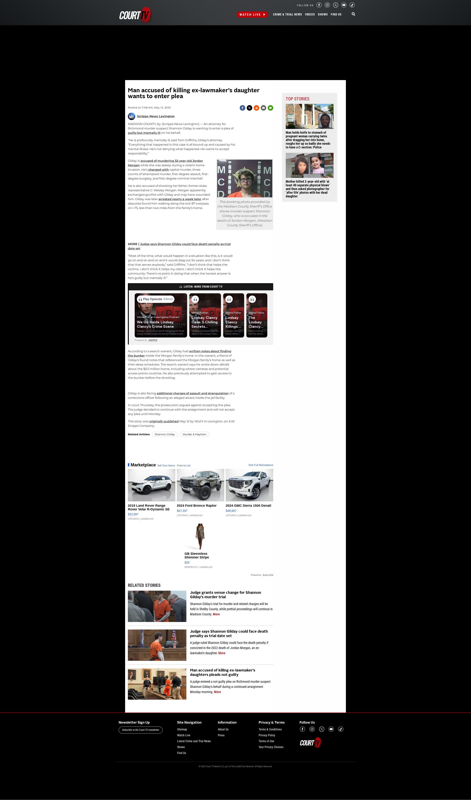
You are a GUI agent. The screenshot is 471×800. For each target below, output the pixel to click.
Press (221, 735)
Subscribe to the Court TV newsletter (140, 729)
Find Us (336, 14)
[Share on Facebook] (242, 108)
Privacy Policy (267, 735)
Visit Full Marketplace (260, 465)
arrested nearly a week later (180, 199)
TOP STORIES (297, 98)
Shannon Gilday (165, 434)
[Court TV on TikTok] (352, 6)
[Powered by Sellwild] (268, 575)
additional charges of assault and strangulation (193, 393)
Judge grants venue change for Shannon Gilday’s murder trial (225, 595)
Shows (323, 14)
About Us (223, 729)
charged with (158, 169)
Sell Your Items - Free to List (173, 465)
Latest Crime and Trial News (194, 741)
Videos (310, 14)
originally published (164, 421)
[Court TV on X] (335, 6)
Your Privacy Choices (271, 747)
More (216, 614)
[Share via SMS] (270, 108)
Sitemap (182, 729)
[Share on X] (249, 108)
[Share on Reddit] (256, 108)
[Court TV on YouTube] (343, 6)
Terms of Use (266, 741)
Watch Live (250, 14)
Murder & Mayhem (194, 434)
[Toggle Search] (353, 14)
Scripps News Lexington (156, 116)
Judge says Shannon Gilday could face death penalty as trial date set (229, 634)
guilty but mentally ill (144, 133)
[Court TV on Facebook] (319, 6)
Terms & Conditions (270, 729)
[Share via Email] (263, 108)
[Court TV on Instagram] (327, 6)
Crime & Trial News (287, 14)
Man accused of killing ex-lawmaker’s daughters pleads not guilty (222, 673)
